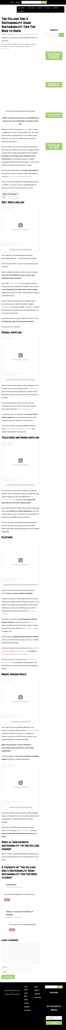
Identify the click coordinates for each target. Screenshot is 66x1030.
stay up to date (25, 830)
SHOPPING (26, 1007)
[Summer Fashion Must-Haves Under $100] (53, 96)
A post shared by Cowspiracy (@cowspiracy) (20, 249)
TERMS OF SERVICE (15, 994)
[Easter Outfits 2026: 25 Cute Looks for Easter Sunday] (53, 157)
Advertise (37, 994)
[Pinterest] (60, 2)
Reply (7, 900)
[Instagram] (56, 2)
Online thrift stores (28, 628)
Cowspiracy (6, 307)
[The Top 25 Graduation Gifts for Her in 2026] (53, 126)
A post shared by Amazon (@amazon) (20, 721)
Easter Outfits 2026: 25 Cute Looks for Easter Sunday (54, 146)
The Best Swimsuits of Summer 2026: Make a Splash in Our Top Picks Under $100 (54, 55)
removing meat (14, 283)
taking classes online (25, 409)
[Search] (44, 2)
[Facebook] (49, 2)
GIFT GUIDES (27, 1010)
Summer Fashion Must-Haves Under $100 (54, 84)
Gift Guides (21, 11)
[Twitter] (52, 2)
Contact (18, 2)
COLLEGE (26, 1003)
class (26, 129)
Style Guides (21, 8)
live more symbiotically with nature (20, 176)
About (12, 2)
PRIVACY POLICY (8, 994)
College (47, 8)
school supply (33, 388)
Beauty (40, 8)
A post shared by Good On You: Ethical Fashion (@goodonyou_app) (20, 584)
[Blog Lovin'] (63, 2)
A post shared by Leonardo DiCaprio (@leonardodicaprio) (20, 379)
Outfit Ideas (31, 8)
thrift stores (32, 622)
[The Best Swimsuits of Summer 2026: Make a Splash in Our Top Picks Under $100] (53, 65)
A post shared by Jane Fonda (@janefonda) (20, 806)
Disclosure (37, 997)
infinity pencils (26, 429)
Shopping (55, 8)
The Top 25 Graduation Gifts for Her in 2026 (54, 115)
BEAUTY (26, 1000)
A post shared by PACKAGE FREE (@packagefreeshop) (20, 484)
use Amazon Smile (32, 730)
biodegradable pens (12, 429)
